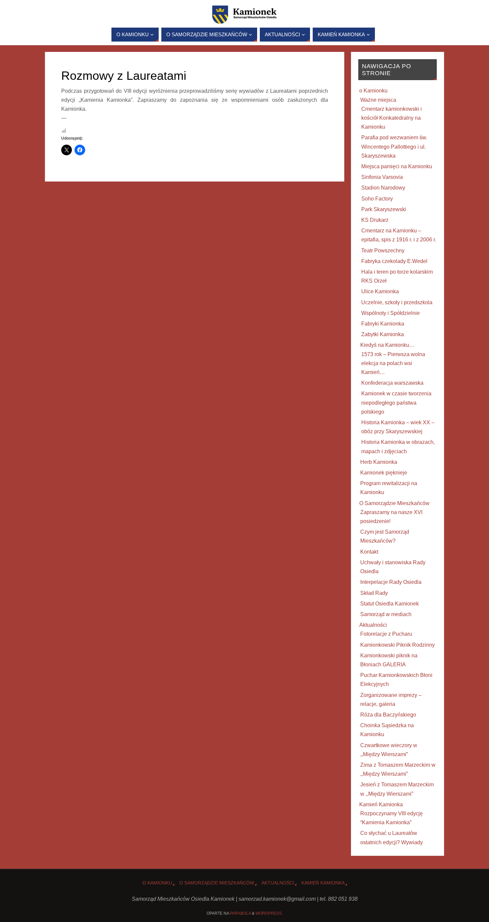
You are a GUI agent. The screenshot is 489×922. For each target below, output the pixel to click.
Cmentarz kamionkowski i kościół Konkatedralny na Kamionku (391, 118)
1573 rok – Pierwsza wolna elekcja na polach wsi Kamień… (393, 363)
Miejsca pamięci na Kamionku (396, 166)
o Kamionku (373, 90)
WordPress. (269, 913)
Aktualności (373, 625)
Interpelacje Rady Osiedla (390, 582)
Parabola (240, 913)
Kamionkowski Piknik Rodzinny (397, 645)
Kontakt (369, 552)
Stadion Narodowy (383, 188)
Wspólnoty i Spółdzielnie (390, 313)
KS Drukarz (375, 220)
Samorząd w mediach (385, 614)
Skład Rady (374, 593)
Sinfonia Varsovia (382, 177)
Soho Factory (377, 198)
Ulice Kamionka (380, 291)
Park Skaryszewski (383, 209)
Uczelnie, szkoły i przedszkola (396, 302)
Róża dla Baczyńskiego (388, 715)
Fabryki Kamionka (382, 324)
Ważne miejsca (378, 100)
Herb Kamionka (378, 462)
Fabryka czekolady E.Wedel (394, 261)
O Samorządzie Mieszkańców (394, 503)
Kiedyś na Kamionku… (387, 345)
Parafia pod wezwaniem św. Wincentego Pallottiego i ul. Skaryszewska (394, 146)
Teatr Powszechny (383, 250)
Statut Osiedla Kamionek (389, 603)
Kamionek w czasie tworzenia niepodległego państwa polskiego (396, 402)
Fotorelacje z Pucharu (386, 634)
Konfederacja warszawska (392, 383)
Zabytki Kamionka (382, 334)
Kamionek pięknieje (383, 472)
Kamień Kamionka (381, 804)
